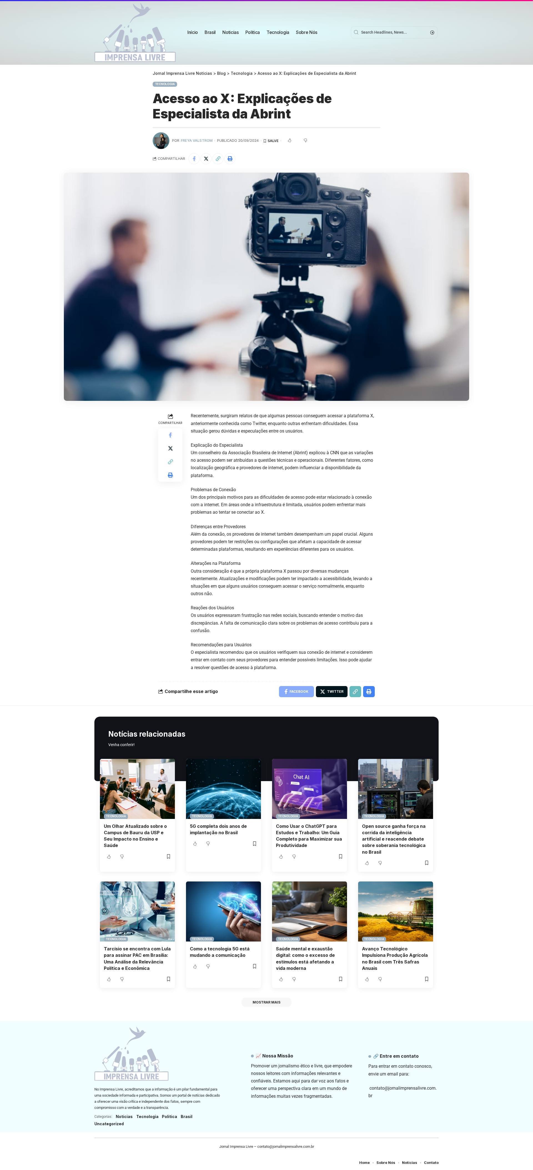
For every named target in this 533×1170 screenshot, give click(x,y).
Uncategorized (109, 1123)
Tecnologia (165, 84)
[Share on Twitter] (206, 158)
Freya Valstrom (197, 140)
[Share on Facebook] (194, 158)
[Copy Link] (217, 158)
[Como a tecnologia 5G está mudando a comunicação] (223, 911)
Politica (169, 1116)
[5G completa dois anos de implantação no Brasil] (223, 789)
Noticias (124, 1116)
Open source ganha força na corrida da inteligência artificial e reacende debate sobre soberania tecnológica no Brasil (394, 839)
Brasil (186, 1116)
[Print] (229, 158)
